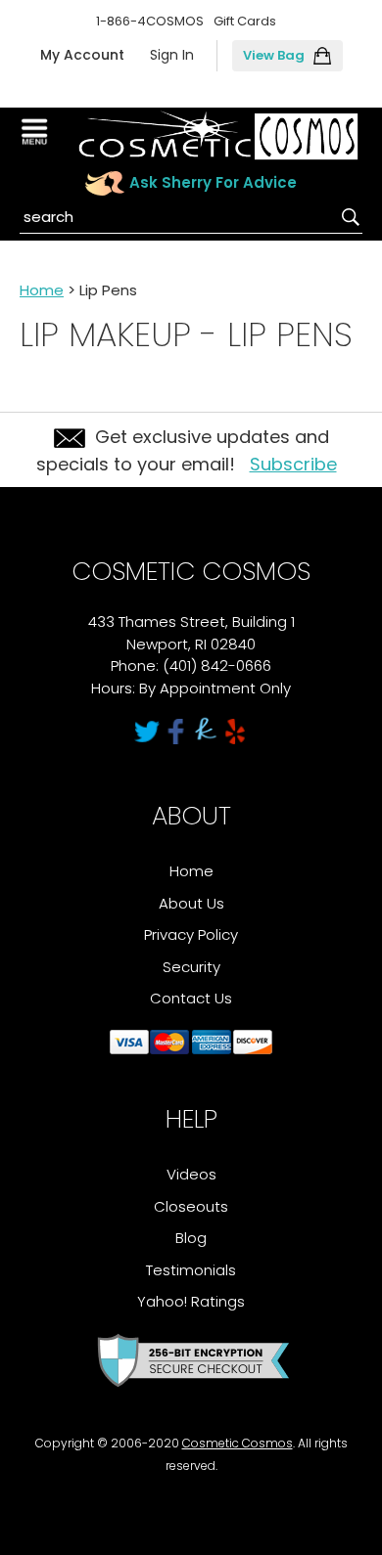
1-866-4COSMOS (150, 21)
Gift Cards (245, 21)
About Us (191, 903)
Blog (191, 1237)
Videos (191, 1174)
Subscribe (293, 464)
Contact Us (191, 998)
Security (191, 966)
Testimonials (191, 1270)
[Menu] (37, 132)
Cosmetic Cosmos (237, 1443)
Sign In (172, 55)
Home (42, 290)
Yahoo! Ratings (191, 1301)
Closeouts (191, 1206)
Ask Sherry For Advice (213, 182)
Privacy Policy (191, 934)
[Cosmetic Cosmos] (217, 136)
